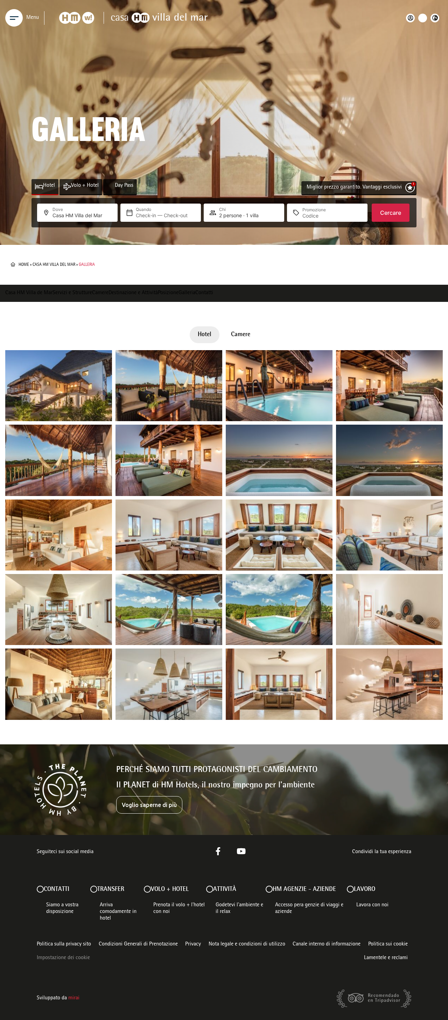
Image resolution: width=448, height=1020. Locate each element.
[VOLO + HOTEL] (147, 889)
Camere (100, 293)
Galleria (186, 293)
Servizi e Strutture (72, 293)
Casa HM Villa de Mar (28, 293)
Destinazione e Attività (133, 293)
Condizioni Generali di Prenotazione (138, 944)
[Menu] (14, 18)
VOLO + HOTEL (170, 889)
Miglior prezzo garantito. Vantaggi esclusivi (354, 187)
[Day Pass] (111, 187)
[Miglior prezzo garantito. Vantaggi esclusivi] (410, 187)
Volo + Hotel (85, 186)
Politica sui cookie (388, 944)
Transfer (110, 889)
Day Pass (124, 186)
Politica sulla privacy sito (64, 944)
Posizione (168, 293)
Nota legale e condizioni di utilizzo (247, 944)
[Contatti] (40, 889)
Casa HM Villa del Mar (54, 265)
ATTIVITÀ (224, 889)
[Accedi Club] (412, 18)
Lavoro (364, 889)
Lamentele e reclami (386, 958)
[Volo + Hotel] (67, 187)
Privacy (193, 944)
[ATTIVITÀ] (209, 889)
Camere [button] (240, 335)
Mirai (73, 998)
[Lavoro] (350, 889)
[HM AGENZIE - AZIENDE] (269, 889)
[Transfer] (93, 889)
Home (24, 265)
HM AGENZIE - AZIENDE (304, 889)
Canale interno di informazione (326, 944)
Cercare (390, 212)
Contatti (204, 293)
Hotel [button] (204, 335)
